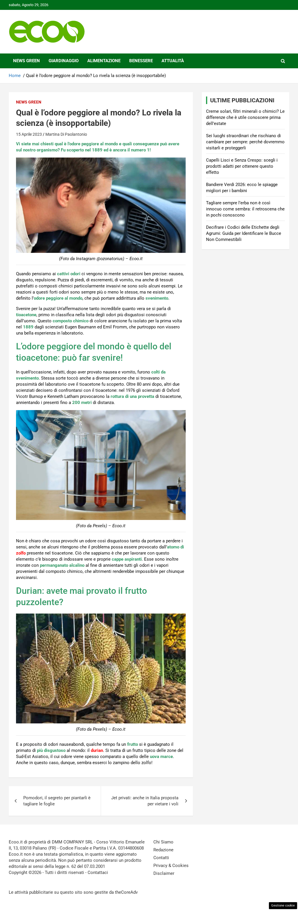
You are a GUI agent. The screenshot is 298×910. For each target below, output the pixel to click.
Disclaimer (163, 873)
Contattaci (98, 872)
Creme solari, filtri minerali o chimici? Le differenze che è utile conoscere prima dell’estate (245, 117)
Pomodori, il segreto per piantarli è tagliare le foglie (57, 801)
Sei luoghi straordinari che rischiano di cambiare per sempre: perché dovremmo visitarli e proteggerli (245, 142)
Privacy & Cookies (171, 865)
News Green (26, 60)
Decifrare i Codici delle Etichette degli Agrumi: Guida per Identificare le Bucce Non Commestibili (243, 233)
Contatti (161, 857)
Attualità (173, 60)
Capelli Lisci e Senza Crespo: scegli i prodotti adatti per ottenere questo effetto (242, 166)
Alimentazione (103, 60)
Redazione (163, 849)
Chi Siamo (163, 842)
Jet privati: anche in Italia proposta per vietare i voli (144, 801)
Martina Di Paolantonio (66, 134)
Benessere (141, 60)
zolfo (21, 553)
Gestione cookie (283, 905)
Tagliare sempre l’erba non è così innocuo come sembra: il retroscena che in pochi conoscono (245, 209)
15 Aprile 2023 (29, 134)
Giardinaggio (64, 60)
